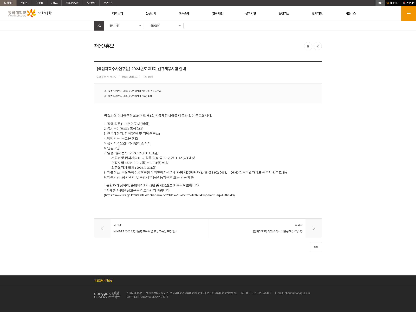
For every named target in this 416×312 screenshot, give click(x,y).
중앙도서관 (108, 3)
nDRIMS (39, 3)
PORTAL (24, 3)
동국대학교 (8, 3)
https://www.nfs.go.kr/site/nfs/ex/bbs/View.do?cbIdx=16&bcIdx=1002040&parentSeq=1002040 (169, 195)
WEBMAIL (91, 3)
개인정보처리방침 (103, 280)
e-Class (54, 3)
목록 (315, 246)
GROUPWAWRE (72, 3)
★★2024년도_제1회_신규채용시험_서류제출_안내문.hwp (135, 91)
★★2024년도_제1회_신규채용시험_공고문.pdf (130, 95)
